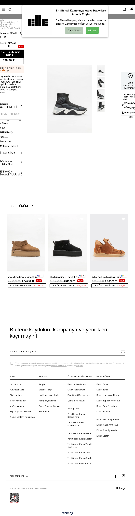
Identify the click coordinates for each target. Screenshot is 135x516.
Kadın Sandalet (103, 411)
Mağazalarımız (17, 406)
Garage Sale (74, 408)
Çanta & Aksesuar (76, 400)
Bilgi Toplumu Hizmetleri (21, 411)
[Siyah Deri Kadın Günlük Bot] (67, 242)
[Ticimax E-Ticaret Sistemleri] (67, 513)
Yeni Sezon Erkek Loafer (79, 463)
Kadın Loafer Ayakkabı (107, 395)
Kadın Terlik (102, 389)
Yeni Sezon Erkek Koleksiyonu (76, 424)
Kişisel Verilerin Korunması (22, 417)
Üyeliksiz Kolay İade (49, 395)
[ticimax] (120, 488)
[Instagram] (123, 476)
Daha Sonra (74, 30)
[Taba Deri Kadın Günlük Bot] (109, 242)
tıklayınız (79, 366)
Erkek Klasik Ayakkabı (107, 425)
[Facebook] (116, 476)
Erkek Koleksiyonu (76, 389)
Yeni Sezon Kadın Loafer (80, 439)
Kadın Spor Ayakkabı (106, 406)
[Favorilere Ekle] (22, 34)
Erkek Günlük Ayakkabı (107, 419)
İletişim (42, 384)
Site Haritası (44, 411)
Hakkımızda (15, 384)
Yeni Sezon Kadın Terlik (79, 452)
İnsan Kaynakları (18, 400)
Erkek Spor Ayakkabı (106, 430)
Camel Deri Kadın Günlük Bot (23, 277)
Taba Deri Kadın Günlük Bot (106, 277)
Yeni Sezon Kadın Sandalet (81, 458)
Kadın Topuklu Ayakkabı (108, 400)
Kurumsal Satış (17, 389)
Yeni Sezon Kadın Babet (79, 433)
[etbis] (14, 498)
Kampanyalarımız (47, 400)
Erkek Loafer (102, 436)
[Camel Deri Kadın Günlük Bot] (26, 242)
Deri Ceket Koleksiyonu (79, 395)
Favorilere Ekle (40, 219)
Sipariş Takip (45, 389)
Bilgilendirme (16, 395)
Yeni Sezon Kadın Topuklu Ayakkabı (80, 445)
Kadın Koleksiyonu (77, 384)
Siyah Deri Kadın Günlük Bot (65, 277)
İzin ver (92, 30)
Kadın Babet (102, 384)
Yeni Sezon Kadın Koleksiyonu (76, 415)
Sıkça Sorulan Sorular (49, 406)
